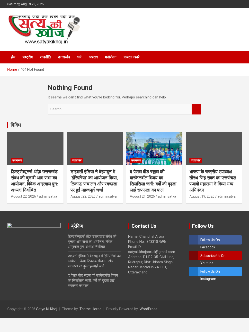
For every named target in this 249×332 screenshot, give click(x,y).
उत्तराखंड (64, 57)
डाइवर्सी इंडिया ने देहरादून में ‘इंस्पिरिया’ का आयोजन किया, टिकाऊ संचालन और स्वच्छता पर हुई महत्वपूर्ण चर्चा (94, 180)
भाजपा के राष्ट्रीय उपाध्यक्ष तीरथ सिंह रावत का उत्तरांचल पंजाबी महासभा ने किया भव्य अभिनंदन (212, 180)
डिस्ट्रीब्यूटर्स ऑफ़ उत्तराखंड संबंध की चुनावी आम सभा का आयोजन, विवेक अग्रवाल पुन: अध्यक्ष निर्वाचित (34, 180)
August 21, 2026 (142, 196)
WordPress (148, 309)
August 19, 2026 (201, 196)
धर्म (79, 57)
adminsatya (48, 196)
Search (196, 109)
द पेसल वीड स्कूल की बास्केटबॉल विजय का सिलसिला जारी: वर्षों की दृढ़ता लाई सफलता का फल (153, 180)
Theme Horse (90, 309)
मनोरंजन (110, 57)
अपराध (93, 57)
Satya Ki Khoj (46, 309)
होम (13, 57)
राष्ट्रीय (28, 57)
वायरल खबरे (132, 57)
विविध (16, 125)
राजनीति (45, 57)
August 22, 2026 (23, 196)
